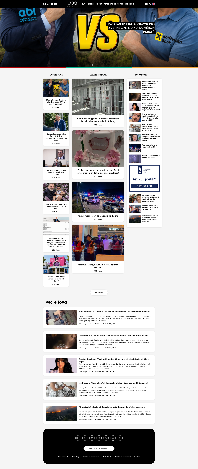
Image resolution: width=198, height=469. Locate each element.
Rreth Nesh (107, 457)
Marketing (75, 457)
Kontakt (137, 457)
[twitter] (84, 438)
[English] (153, 4)
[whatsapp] (106, 438)
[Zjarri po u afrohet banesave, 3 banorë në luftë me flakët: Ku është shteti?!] (61, 341)
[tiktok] (113, 438)
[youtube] (77, 438)
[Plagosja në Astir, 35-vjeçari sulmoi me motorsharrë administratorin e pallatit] (61, 317)
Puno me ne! (63, 457)
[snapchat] (120, 438)
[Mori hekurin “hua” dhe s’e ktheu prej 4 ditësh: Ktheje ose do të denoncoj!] (61, 389)
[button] (90, 65)
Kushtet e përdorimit (123, 457)
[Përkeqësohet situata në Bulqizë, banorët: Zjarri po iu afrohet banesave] (61, 413)
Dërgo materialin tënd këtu (98, 448)
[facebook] (91, 438)
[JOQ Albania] (72, 4)
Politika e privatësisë (91, 457)
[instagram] (99, 438)
